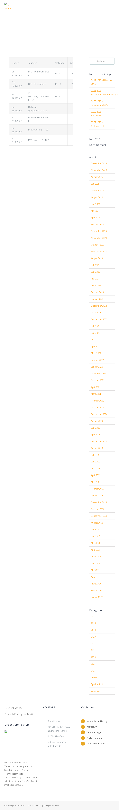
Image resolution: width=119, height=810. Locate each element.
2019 (93, 630)
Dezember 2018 (99, 502)
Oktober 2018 (97, 509)
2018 (93, 623)
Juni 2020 (95, 427)
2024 (93, 663)
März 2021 (96, 393)
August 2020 (97, 420)
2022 (93, 650)
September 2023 (99, 251)
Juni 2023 (95, 271)
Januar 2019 (97, 495)
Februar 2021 (97, 400)
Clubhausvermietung (96, 743)
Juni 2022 (95, 332)
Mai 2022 (95, 339)
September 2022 (99, 319)
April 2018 (95, 549)
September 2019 (99, 441)
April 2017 (95, 576)
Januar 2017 (97, 597)
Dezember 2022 (99, 305)
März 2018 (96, 556)
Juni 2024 (95, 204)
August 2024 (97, 197)
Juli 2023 (95, 265)
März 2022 (96, 353)
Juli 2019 (95, 454)
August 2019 (97, 448)
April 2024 (95, 217)
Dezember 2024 (99, 190)
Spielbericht (97, 684)
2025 (93, 670)
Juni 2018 (95, 536)
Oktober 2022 (97, 312)
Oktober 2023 (97, 244)
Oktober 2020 (97, 407)
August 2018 (97, 522)
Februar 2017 (97, 590)
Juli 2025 (95, 183)
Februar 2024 (97, 224)
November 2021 (99, 373)
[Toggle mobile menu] (113, 6)
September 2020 (99, 414)
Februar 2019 (97, 488)
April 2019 (95, 475)
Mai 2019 (95, 468)
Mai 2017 (95, 570)
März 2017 (96, 583)
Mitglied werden (94, 738)
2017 (93, 616)
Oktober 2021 (97, 380)
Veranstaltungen (94, 732)
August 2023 (97, 258)
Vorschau (95, 690)
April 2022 (95, 346)
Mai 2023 (95, 278)
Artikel (94, 677)
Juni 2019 (95, 461)
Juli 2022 (95, 326)
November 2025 (99, 170)
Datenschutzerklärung (96, 721)
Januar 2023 (97, 298)
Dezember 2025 (99, 163)
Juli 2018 (95, 529)
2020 (93, 636)
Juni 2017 (95, 563)
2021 (93, 643)
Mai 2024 (95, 210)
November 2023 (99, 238)
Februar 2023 (97, 292)
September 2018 (99, 515)
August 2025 (97, 176)
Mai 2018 (95, 543)
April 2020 (95, 434)
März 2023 (96, 285)
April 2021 (95, 387)
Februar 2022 (97, 360)
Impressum (91, 726)
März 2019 (96, 482)
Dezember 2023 (99, 231)
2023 (93, 657)
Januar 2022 (97, 366)
